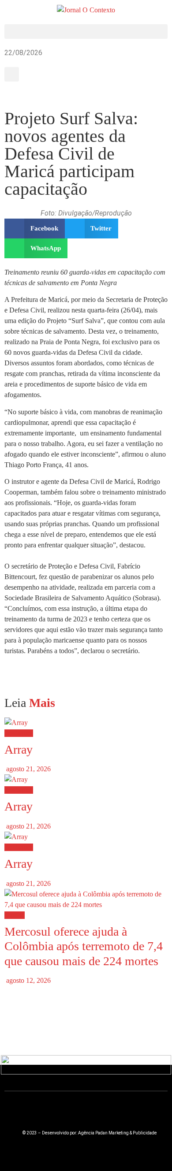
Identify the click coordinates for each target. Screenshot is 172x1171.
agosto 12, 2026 (27, 980)
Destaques (18, 733)
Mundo (14, 915)
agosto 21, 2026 (27, 769)
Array (18, 749)
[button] (86, 31)
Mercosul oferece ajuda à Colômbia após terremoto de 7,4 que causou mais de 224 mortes (83, 946)
